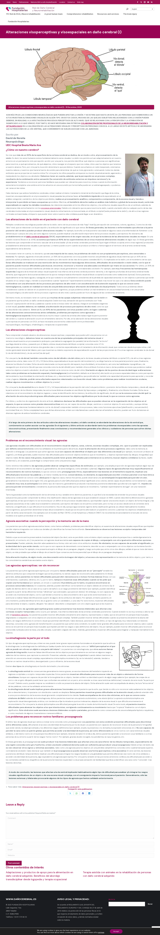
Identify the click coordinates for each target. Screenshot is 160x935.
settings (101, 932)
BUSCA (112, 899)
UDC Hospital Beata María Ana (23, 145)
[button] (142, 9)
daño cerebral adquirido (37, 236)
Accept (116, 931)
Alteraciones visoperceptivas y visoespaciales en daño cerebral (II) (50, 787)
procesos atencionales (51, 208)
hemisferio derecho (20, 615)
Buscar (150, 904)
